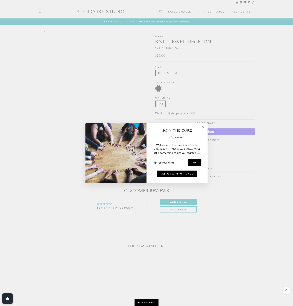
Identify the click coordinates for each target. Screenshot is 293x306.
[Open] (7, 298)
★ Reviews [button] (146, 302)
